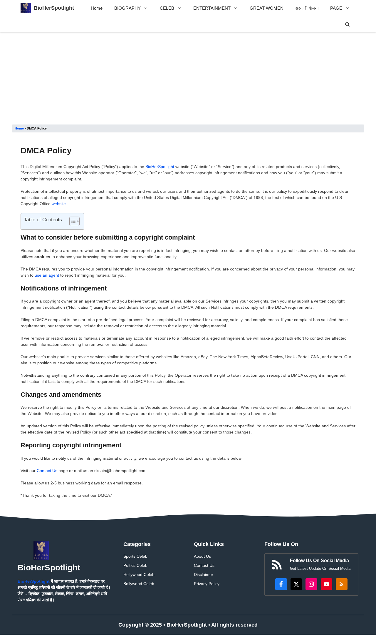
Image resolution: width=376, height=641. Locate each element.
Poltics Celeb (135, 565)
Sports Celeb (135, 556)
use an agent (47, 275)
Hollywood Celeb (139, 574)
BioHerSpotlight (54, 8)
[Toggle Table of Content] (71, 221)
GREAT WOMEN (266, 8)
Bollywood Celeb (138, 583)
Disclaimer (203, 574)
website (59, 203)
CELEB (167, 8)
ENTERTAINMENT (212, 8)
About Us (202, 556)
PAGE (336, 8)
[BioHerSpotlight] (26, 8)
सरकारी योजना (306, 8)
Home (97, 8)
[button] (347, 24)
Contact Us (47, 470)
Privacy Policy (206, 583)
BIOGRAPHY (127, 8)
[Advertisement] (188, 81)
